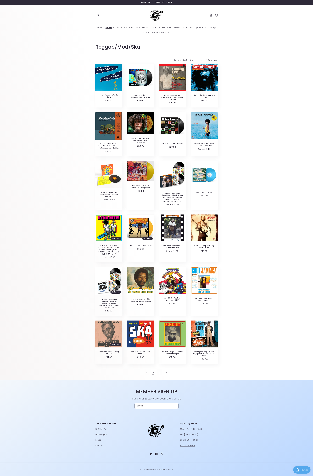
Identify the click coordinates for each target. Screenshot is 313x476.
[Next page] (173, 373)
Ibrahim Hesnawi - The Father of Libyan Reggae (140, 300)
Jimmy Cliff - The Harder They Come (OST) (172, 299)
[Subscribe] (175, 406)
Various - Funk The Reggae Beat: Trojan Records (109, 194)
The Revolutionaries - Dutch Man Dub (172, 247)
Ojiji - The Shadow (204, 192)
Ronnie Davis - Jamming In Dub (204, 96)
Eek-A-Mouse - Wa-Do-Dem (109, 96)
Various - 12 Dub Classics (172, 144)
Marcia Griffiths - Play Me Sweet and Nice (204, 145)
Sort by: (177, 60)
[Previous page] (140, 373)
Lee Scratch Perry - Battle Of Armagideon (140, 187)
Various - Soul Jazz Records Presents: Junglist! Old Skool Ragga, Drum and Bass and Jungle (109, 303)
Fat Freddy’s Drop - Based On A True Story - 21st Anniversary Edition (108, 146)
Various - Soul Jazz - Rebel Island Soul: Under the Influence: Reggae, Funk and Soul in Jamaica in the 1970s (172, 197)
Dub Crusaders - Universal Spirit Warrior (141, 96)
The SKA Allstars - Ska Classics (140, 353)
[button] (98, 15)
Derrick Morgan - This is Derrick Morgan (172, 353)
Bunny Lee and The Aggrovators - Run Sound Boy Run (172, 97)
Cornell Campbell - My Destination (204, 247)
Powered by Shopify (166, 469)
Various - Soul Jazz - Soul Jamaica (204, 299)
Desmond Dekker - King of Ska (109, 353)
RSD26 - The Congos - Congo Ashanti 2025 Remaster (140, 140)
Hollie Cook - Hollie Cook (141, 246)
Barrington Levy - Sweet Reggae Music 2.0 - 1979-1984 (204, 354)
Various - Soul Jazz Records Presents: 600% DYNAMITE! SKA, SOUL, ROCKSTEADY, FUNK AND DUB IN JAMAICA (108, 250)
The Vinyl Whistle (152, 469)
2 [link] (153, 372)
